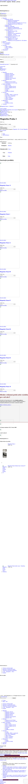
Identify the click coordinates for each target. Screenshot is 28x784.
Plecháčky (7, 44)
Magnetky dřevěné (9, 19)
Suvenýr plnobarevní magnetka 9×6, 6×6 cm (17, 22)
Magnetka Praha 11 (5, 242)
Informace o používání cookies (9, 669)
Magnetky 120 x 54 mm (13, 38)
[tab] (4, 133)
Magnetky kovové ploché (10, 37)
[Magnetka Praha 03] (10, 354)
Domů (1, 109)
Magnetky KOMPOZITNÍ (13, 27)
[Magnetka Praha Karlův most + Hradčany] (5, 614)
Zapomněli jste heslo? (4, 64)
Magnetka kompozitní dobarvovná (15, 28)
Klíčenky (4, 41)
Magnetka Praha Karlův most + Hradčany (16, 566)
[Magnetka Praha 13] (10, 181)
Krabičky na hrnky (9, 102)
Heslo (1, 59)
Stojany (6, 101)
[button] (3, 190)
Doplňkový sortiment (9, 91)
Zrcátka (6, 48)
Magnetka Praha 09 (5, 271)
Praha (9, 156)
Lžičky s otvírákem (9, 98)
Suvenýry (5, 45)
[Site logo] (3, 13)
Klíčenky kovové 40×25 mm (11, 82)
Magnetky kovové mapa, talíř (14, 35)
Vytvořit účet (6, 54)
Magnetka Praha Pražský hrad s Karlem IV (16, 465)
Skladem (9, 145)
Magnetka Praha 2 (4, 112)
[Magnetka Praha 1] (10, 210)
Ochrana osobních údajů (8, 668)
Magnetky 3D (11, 32)
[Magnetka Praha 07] (10, 296)
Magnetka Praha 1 (5, 214)
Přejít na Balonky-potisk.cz (5, 404)
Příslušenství (5, 49)
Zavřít (1, 747)
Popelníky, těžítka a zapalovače (11, 94)
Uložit (1, 779)
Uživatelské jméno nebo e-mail (6, 57)
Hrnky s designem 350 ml (10, 86)
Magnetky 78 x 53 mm (12, 39)
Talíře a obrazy (8, 46)
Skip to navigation (4, 0)
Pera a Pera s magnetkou (10, 95)
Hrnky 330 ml (8, 85)
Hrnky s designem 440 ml (10, 87)
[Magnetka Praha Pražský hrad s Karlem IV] (5, 514)
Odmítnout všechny (8, 755)
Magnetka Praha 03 (5, 357)
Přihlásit (2, 61)
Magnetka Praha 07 (5, 300)
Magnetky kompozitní (9, 26)
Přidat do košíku (4, 128)
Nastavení (2, 755)
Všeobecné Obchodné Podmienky (10, 670)
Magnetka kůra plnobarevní (13, 20)
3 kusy (9, 149)
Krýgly (6, 90)
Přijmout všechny (16, 755)
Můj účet (4, 743)
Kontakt (4, 672)
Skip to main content (12, 0)
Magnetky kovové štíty (12, 31)
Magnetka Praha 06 (5, 329)
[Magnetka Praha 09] (10, 268)
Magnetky (5, 18)
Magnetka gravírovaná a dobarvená (15, 24)
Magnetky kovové (9, 29)
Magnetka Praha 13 (5, 185)
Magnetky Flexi (8, 25)
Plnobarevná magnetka (12, 21)
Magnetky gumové (9, 75)
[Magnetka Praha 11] (10, 239)
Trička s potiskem (8, 47)
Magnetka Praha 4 (4, 115)
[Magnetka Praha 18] (10, 382)
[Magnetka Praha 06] (10, 325)
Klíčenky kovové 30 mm (10, 81)
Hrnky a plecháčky (6, 42)
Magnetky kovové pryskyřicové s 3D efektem (17, 40)
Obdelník (10, 152)
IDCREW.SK (4, 696)
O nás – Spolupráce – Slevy (8, 671)
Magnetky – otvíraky (12, 34)
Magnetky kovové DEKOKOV (14, 33)
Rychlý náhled (3, 182)
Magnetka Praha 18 (5, 386)
